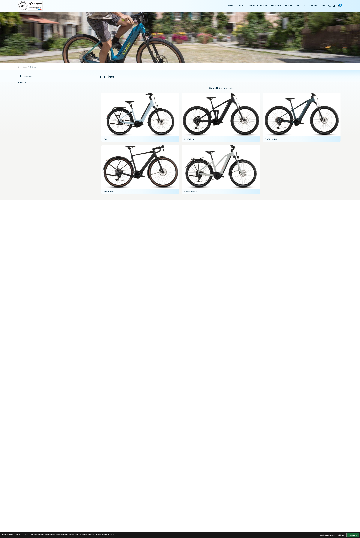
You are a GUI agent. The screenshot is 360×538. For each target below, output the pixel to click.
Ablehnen (341, 535)
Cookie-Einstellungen (327, 535)
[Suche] (329, 6)
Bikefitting (276, 6)
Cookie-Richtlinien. (108, 534)
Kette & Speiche (310, 6)
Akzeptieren (353, 535)
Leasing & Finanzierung (257, 6)
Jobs (323, 6)
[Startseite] (19, 67)
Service (231, 6)
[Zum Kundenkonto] (334, 6)
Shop (241, 6)
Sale (298, 6)
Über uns (288, 6)
